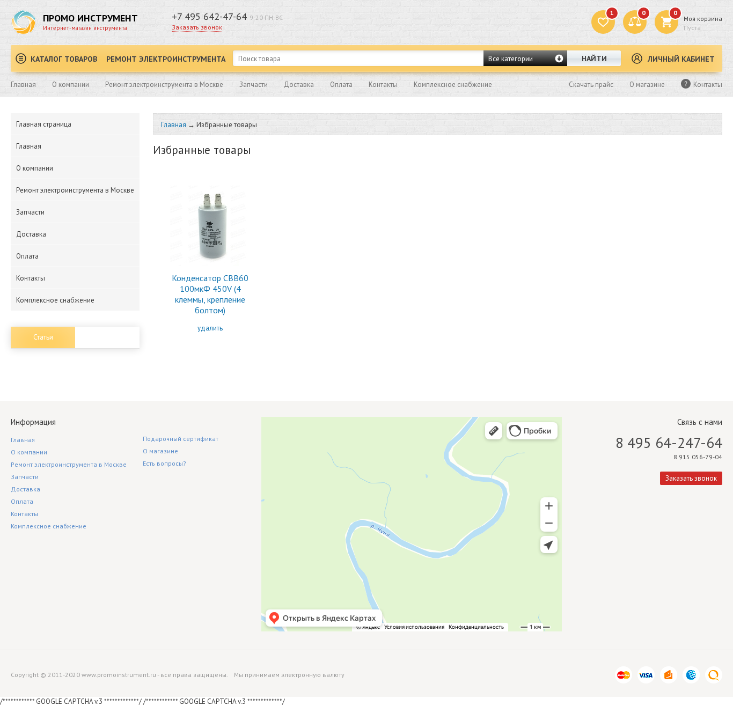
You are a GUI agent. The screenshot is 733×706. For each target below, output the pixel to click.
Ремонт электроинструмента (165, 59)
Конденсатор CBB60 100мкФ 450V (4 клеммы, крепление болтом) (210, 294)
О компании (70, 84)
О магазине (647, 84)
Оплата (341, 84)
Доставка (299, 84)
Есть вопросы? (164, 463)
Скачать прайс (591, 84)
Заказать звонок (197, 27)
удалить (210, 328)
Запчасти (253, 84)
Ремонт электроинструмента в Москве (164, 84)
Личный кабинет (681, 59)
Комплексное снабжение (453, 84)
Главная (23, 84)
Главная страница (43, 124)
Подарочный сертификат (180, 439)
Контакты (383, 84)
